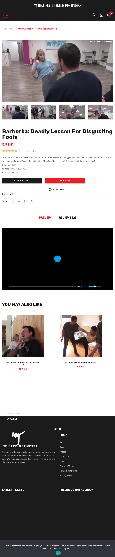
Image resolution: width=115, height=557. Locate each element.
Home (4, 29)
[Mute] (85, 286)
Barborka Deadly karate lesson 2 (23, 363)
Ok (58, 553)
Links (62, 461)
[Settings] (104, 286)
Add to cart (22, 180)
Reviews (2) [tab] (67, 217)
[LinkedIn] (25, 201)
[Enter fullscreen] (109, 286)
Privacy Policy (66, 475)
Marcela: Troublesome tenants (81, 362)
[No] (111, 549)
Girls (61, 442)
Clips (12, 29)
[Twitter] (18, 201)
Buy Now (65, 180)
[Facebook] (12, 201)
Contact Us (64, 456)
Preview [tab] (45, 217)
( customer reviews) (28, 151)
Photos (63, 452)
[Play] (6, 286)
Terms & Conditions (68, 471)
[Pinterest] (31, 201)
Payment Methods (68, 466)
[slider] (42, 286)
